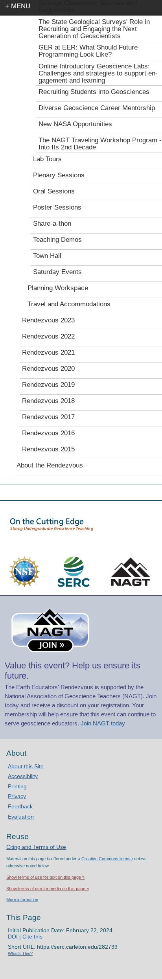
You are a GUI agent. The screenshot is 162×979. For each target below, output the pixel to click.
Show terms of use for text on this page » (45, 877)
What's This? (20, 953)
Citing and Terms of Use (36, 847)
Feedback (20, 806)
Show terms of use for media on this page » (47, 888)
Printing (17, 786)
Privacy (17, 796)
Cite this (32, 936)
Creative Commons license (107, 858)
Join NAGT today (103, 723)
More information (22, 899)
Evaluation (21, 816)
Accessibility (23, 776)
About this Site (26, 766)
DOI (13, 936)
